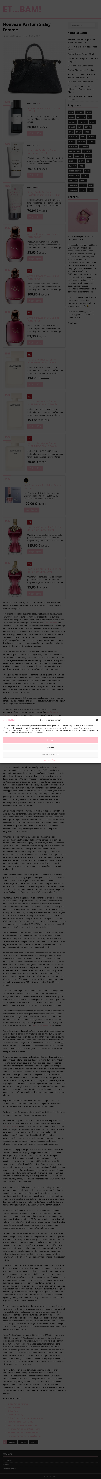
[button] (97, 720)
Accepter (50, 740)
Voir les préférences (50, 754)
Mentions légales (50, 760)
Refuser (50, 747)
